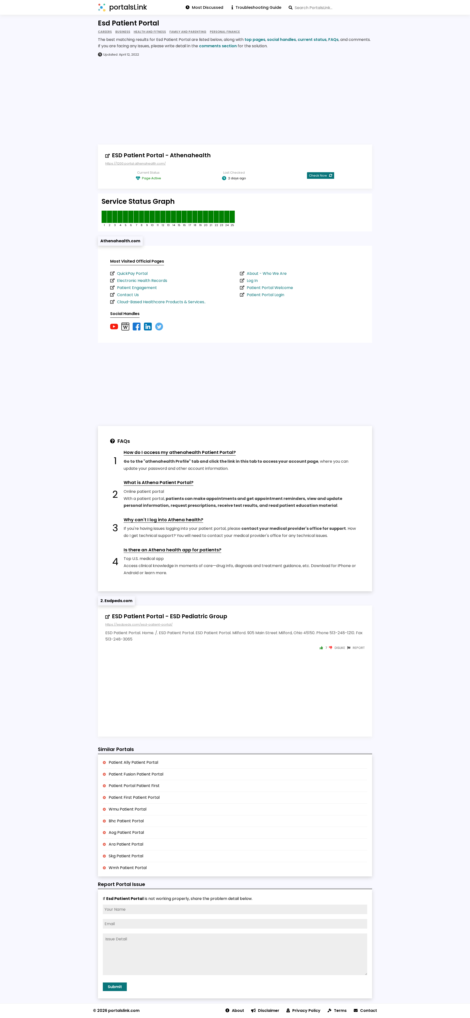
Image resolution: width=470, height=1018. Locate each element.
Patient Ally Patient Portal (133, 762)
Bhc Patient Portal (126, 821)
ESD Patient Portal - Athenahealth (161, 155)
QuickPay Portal (132, 273)
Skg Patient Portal (126, 856)
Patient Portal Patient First (134, 785)
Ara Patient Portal (126, 844)
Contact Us (128, 295)
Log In (252, 280)
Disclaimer (268, 1010)
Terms (340, 1010)
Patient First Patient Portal (134, 797)
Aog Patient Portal (126, 832)
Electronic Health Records (142, 280)
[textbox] (330, 7)
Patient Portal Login (265, 295)
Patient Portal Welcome (270, 288)
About (238, 1010)
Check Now (318, 175)
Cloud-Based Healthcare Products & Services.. (161, 302)
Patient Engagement (137, 288)
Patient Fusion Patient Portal (136, 774)
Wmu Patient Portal (127, 809)
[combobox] (330, 7)
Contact (368, 1010)
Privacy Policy (306, 1010)
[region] (235, 100)
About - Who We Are (267, 273)
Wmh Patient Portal (128, 868)
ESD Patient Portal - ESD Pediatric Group (169, 616)
